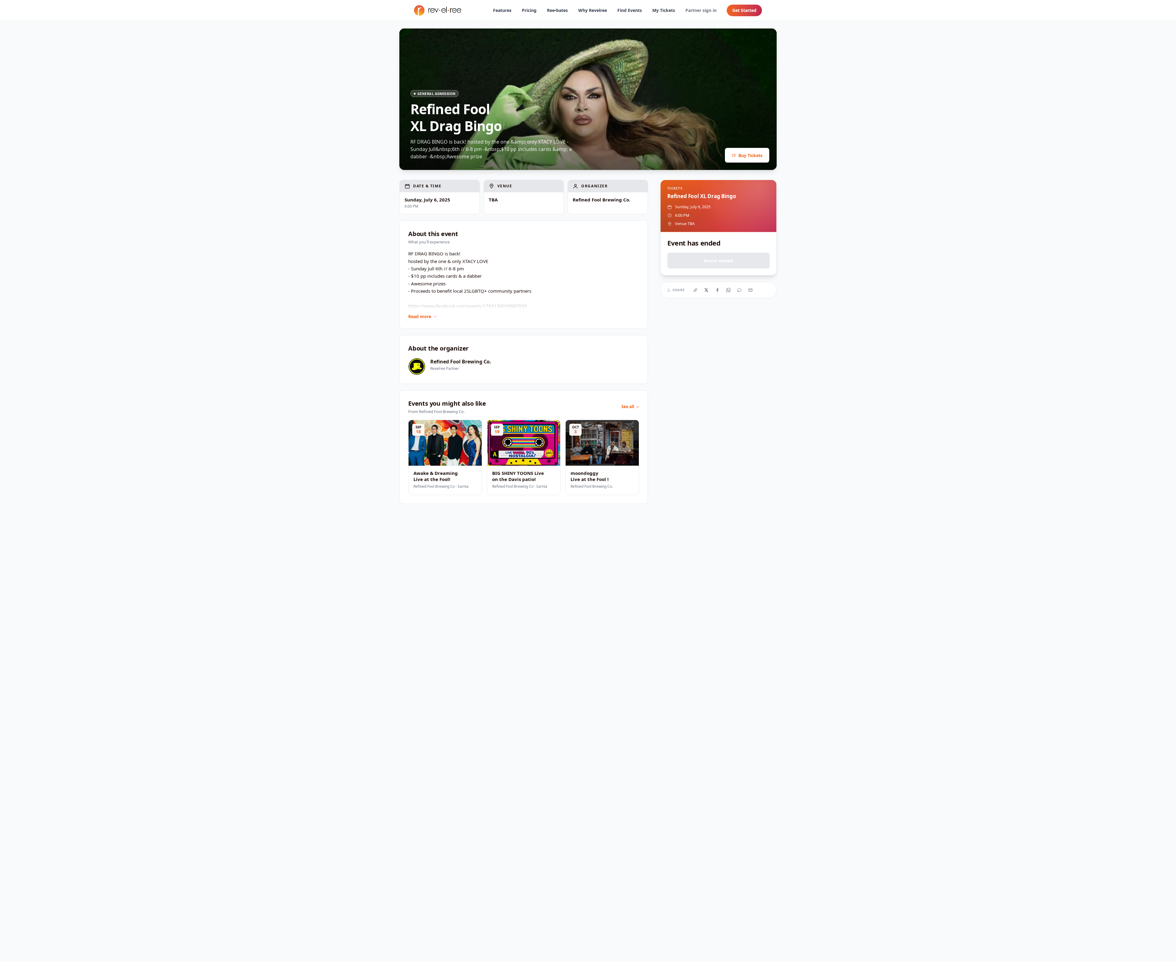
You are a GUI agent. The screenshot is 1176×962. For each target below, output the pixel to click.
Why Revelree (592, 10)
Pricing (529, 10)
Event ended (718, 260)
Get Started (744, 10)
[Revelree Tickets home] (437, 10)
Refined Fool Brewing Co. (460, 361)
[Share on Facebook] (717, 290)
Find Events (629, 10)
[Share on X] (706, 290)
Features (502, 10)
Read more (419, 316)
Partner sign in (701, 10)
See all (627, 406)
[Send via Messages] (739, 290)
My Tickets (663, 10)
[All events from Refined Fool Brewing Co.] (416, 366)
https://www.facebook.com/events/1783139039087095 (467, 306)
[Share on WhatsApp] (728, 290)
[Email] (751, 290)
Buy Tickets (750, 155)
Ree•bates (557, 10)
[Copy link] (695, 290)
